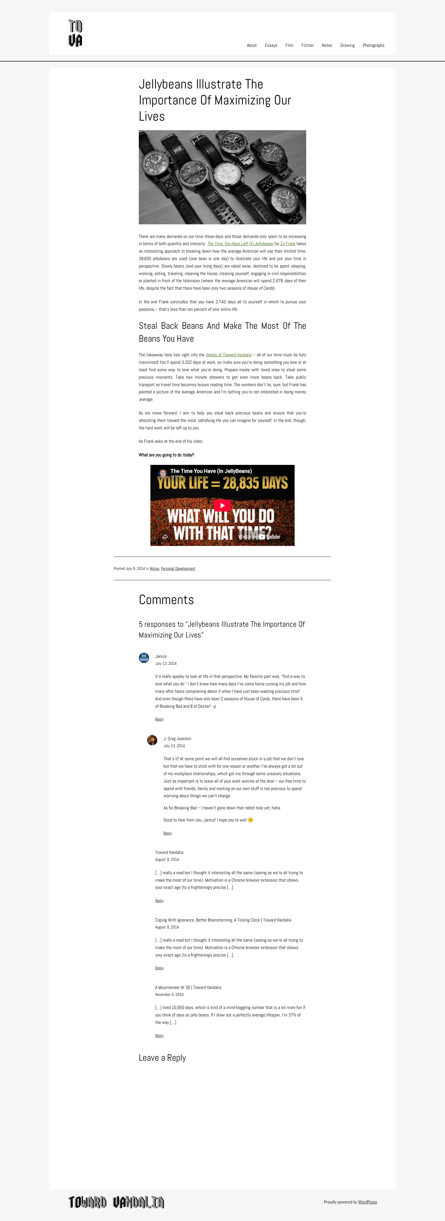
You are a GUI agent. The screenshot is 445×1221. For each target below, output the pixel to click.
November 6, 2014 (169, 994)
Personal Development (178, 568)
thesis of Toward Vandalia (228, 355)
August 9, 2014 (167, 859)
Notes (154, 568)
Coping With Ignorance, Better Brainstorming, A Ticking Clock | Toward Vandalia (223, 920)
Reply (159, 719)
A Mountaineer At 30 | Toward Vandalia (188, 987)
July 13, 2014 (166, 663)
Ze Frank (287, 243)
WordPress (367, 1202)
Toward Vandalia (169, 852)
